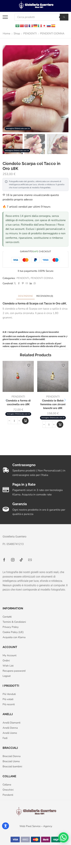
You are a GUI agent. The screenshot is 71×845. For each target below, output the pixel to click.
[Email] (30, 559)
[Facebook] (19, 283)
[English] (26, 25)
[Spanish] (53, 25)
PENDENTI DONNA (52, 33)
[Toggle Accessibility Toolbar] (5, 826)
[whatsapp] (34, 283)
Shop (17, 33)
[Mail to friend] (27, 283)
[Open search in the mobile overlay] (41, 17)
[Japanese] (44, 25)
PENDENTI (30, 33)
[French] (31, 25)
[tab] (25, 296)
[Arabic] (17, 25)
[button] (7, 89)
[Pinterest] (23, 283)
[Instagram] (12, 559)
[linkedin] (31, 283)
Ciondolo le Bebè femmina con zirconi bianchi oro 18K (52, 404)
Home (6, 33)
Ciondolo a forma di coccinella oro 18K (18, 402)
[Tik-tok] (21, 559)
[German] (35, 25)
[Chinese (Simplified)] (22, 25)
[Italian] (40, 25)
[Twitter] (15, 283)
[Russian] (49, 25)
